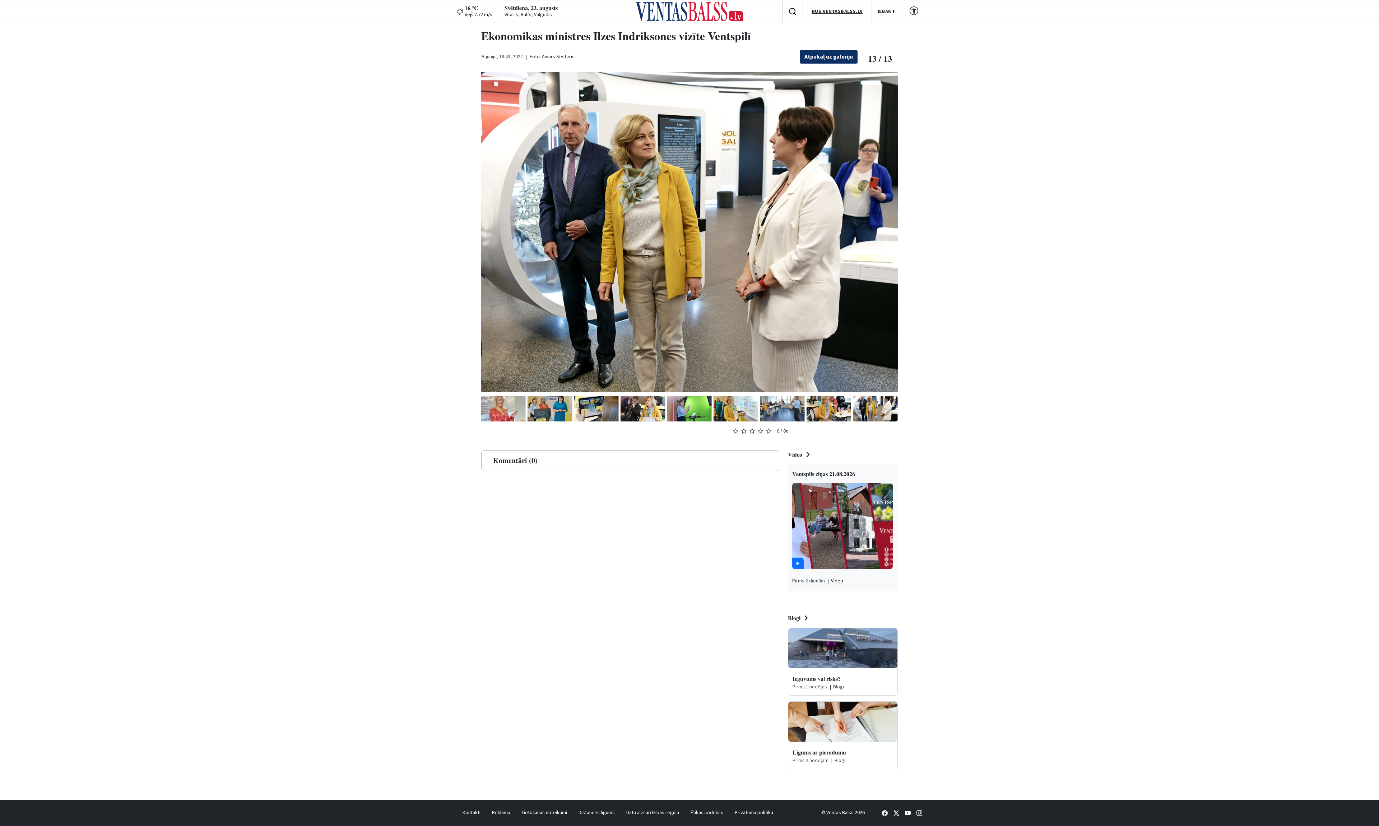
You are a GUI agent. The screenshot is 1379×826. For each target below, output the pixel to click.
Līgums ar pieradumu (819, 752)
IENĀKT (886, 11)
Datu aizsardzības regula (652, 812)
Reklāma (501, 812)
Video (795, 454)
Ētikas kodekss (707, 812)
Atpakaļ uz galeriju (828, 57)
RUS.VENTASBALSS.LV (837, 11)
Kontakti (471, 812)
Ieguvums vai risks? (817, 678)
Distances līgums (597, 812)
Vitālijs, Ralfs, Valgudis (528, 14)
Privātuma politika (754, 812)
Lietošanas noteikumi (544, 812)
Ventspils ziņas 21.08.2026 (823, 474)
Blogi (794, 618)
